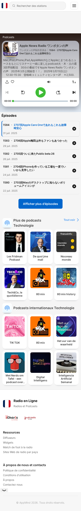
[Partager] (7, 82)
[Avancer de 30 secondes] (58, 92)
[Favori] (12, 82)
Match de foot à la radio (17, 447)
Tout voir (69, 219)
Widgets (8, 442)
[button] (48, 81)
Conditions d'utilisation (17, 475)
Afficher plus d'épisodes (40, 204)
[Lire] (40, 92)
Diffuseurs (9, 437)
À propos (8, 479)
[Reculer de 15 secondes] (23, 92)
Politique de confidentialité (19, 470)
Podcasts (8, 37)
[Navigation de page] (74, 5)
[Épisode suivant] (74, 92)
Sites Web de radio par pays (20, 452)
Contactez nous (12, 484)
